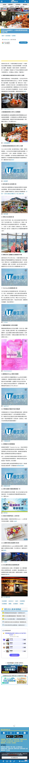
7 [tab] (11, 9)
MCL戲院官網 (7, 597)
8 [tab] (12, 9)
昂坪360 (5, 513)
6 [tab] (18, 8)
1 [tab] (11, 8)
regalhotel (6, 406)
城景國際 (6, 181)
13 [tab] (13, 11)
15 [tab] (16, 11)
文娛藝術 (16, 603)
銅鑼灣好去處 (23, 739)
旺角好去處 (16, 741)
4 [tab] (15, 8)
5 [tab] (17, 8)
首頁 (3, 35)
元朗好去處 (3, 741)
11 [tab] (17, 9)
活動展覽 (3, 739)
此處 (15, 521)
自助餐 (13, 35)
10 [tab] (15, 9)
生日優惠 (5, 601)
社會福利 (13, 742)
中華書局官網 (7, 441)
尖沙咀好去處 (15, 739)
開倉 (10, 739)
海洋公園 (6, 214)
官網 (25, 91)
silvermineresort (8, 371)
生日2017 (11, 601)
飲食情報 (8, 35)
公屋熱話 (12, 6)
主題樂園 (5, 603)
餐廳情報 (3, 742)
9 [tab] (14, 9)
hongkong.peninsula (9, 109)
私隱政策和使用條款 (12, 755)
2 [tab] (12, 8)
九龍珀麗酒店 (7, 143)
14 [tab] (15, 11)
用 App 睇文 (24, 42)
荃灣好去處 (10, 741)
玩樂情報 (23, 601)
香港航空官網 (20, 465)
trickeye (6, 322)
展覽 (10, 603)
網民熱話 (3, 747)
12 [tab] (18, 9)
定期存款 (22, 6)
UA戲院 (5, 562)
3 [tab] (14, 8)
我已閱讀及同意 (14, 757)
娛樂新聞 (17, 6)
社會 (21, 741)
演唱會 (4, 4)
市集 (7, 739)
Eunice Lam (6, 39)
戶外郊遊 (8, 742)
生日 (17, 601)
